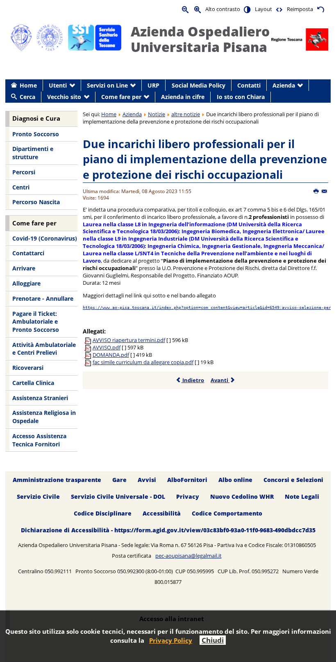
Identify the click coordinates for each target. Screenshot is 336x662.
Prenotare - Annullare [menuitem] (42, 298)
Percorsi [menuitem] (23, 172)
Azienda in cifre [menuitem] (182, 97)
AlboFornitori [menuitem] (187, 480)
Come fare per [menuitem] (121, 97)
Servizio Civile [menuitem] (38, 496)
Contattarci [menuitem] (28, 253)
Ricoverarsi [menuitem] (27, 368)
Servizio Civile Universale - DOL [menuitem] (118, 496)
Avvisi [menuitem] (147, 480)
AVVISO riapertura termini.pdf (129, 340)
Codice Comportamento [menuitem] (227, 513)
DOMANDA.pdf (111, 354)
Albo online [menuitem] (235, 480)
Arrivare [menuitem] (23, 268)
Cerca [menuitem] (27, 97)
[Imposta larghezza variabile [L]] (279, 9)
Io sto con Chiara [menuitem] (241, 97)
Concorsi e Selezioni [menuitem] (293, 480)
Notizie (156, 114)
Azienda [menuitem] (283, 85)
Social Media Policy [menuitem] (198, 85)
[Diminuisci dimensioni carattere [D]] (185, 9)
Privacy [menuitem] (187, 496)
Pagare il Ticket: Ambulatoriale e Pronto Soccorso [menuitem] (35, 321)
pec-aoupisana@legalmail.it (188, 555)
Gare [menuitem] (119, 480)
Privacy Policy (170, 640)
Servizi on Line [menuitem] (107, 85)
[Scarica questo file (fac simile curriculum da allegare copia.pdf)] (88, 362)
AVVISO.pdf (106, 347)
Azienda (132, 114)
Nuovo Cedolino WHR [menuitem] (242, 496)
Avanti (220, 380)
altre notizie (185, 114)
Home (108, 114)
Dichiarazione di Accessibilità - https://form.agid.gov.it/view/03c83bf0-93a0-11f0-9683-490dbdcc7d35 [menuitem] (168, 530)
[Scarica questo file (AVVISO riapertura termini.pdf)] (88, 340)
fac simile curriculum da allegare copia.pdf (143, 362)
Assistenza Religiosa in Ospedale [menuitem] (44, 417)
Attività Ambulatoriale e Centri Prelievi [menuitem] (44, 349)
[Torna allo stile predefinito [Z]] (320, 9)
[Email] (324, 191)
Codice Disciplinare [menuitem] (103, 513)
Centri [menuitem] (21, 187)
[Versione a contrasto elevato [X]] (247, 9)
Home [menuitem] (28, 85)
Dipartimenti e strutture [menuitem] (32, 153)
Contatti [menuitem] (249, 85)
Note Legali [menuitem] (302, 496)
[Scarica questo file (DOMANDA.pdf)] (88, 354)
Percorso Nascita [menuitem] (36, 202)
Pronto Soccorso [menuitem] (35, 134)
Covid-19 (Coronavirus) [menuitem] (44, 238)
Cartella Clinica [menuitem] (33, 383)
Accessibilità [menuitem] (162, 513)
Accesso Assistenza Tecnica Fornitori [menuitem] (39, 440)
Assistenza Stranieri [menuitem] (40, 398)
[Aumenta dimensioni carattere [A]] (198, 9)
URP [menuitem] (153, 85)
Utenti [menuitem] (58, 85)
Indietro (192, 380)
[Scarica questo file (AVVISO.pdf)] (88, 347)
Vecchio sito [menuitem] (64, 97)
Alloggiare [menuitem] (26, 283)
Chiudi (213, 640)
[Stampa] (316, 191)
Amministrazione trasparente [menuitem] (57, 480)
